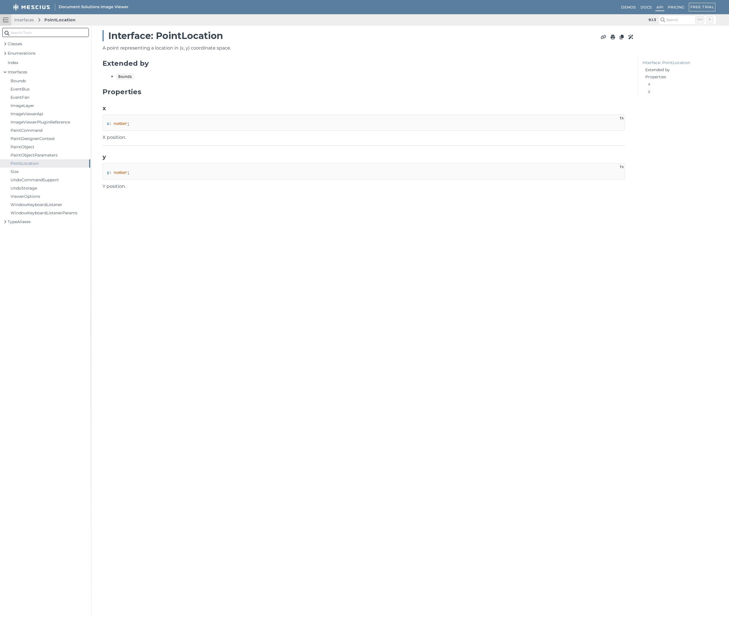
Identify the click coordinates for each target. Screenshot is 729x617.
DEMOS (628, 7)
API (659, 7)
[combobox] (45, 32)
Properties (655, 76)
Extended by (657, 69)
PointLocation (59, 19)
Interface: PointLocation (666, 62)
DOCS (646, 7)
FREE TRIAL (702, 7)
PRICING (676, 7)
